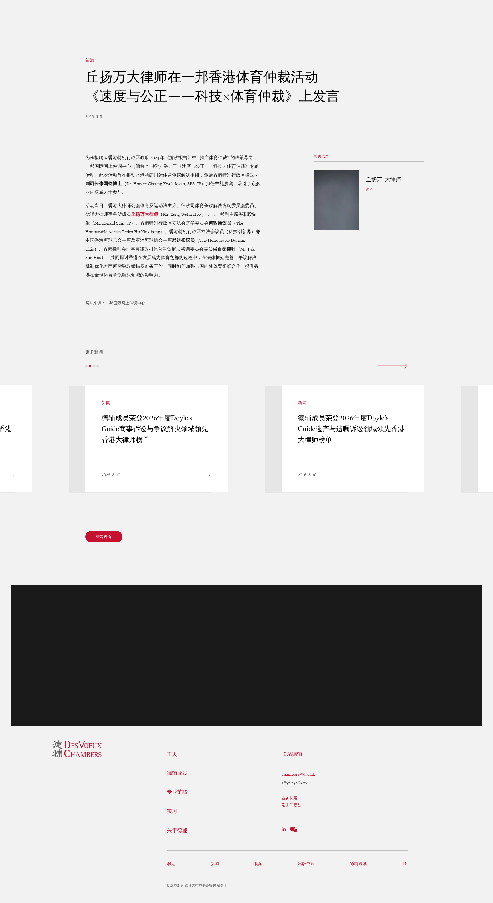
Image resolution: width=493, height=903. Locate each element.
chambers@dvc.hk (298, 774)
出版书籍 (306, 863)
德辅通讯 (358, 863)
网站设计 (220, 885)
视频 (258, 863)
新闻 (89, 60)
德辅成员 (177, 773)
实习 (172, 811)
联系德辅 (292, 754)
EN (405, 863)
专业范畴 (177, 792)
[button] (86, 366)
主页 (172, 754)
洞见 (171, 863)
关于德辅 (177, 830)
